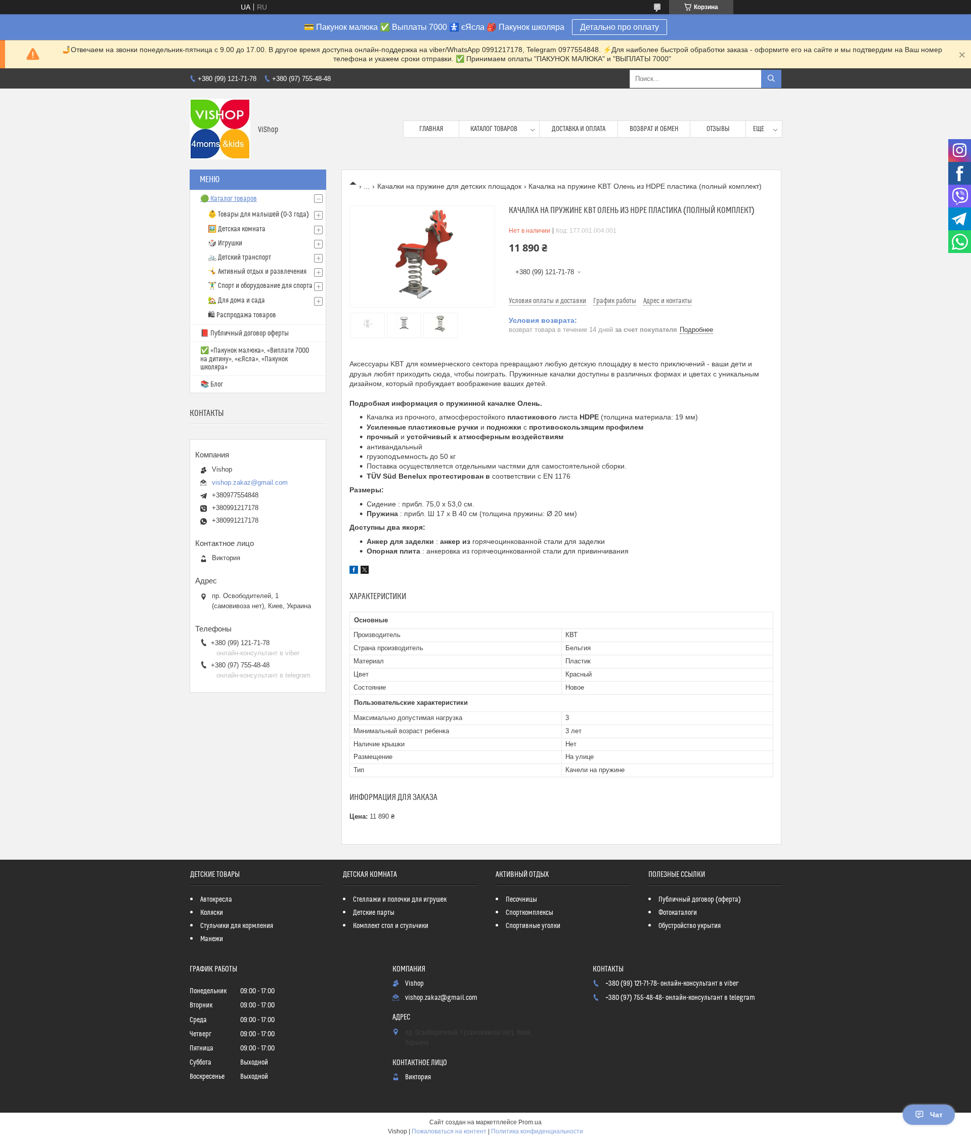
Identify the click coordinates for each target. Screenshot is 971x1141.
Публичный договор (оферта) (699, 900)
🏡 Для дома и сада (236, 301)
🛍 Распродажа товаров (242, 315)
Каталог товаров (493, 129)
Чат (936, 1115)
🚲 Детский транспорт (239, 257)
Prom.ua (530, 1122)
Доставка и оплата (578, 129)
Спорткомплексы (529, 913)
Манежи (211, 939)
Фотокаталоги (677, 913)
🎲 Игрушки (225, 243)
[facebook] (353, 571)
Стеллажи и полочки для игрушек (400, 900)
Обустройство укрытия (689, 926)
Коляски (211, 913)
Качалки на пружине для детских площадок (449, 186)
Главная (431, 129)
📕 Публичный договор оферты (244, 333)
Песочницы (521, 900)
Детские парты (373, 913)
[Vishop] (220, 129)
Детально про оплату (619, 27)
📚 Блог (211, 385)
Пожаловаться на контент (449, 1131)
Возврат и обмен (654, 129)
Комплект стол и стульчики (390, 926)
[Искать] (771, 79)
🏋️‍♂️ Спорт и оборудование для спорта (260, 286)
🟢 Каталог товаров (228, 199)
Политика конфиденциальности (537, 1131)
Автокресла (216, 900)
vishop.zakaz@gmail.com (250, 482)
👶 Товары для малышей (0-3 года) (258, 214)
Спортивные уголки (533, 926)
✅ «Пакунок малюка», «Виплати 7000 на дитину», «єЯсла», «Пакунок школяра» (254, 359)
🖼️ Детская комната (237, 229)
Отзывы (718, 129)
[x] (365, 571)
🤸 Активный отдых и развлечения (257, 272)
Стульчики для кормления (236, 926)
